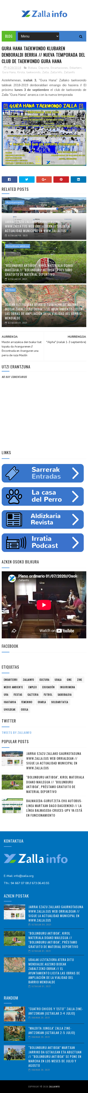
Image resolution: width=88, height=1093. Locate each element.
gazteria (33, 694)
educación (48, 687)
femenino (26, 702)
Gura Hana (9, 72)
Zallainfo (69, 72)
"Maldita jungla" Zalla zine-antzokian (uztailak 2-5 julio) (51, 1030)
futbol (48, 694)
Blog (8, 36)
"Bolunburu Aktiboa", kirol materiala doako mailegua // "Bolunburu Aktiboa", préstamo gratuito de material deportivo (39, 270)
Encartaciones (59, 68)
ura (6, 694)
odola (24, 709)
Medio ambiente (13, 687)
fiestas (18, 694)
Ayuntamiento (14, 202)
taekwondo (33, 72)
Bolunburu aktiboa (17, 246)
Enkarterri (76, 68)
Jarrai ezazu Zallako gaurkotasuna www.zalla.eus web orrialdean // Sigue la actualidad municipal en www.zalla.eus (37, 226)
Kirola (21, 72)
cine (69, 679)
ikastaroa (10, 702)
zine (79, 679)
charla (42, 702)
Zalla (45, 72)
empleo (32, 687)
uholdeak (10, 709)
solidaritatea (59, 702)
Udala (58, 679)
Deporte (43, 68)
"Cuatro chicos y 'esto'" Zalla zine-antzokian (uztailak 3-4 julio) (55, 1010)
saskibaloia (65, 694)
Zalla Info (56, 72)
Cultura (44, 679)
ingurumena (67, 687)
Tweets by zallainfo (17, 732)
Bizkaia (32, 68)
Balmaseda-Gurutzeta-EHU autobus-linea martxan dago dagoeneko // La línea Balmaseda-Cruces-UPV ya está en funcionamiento (54, 807)
